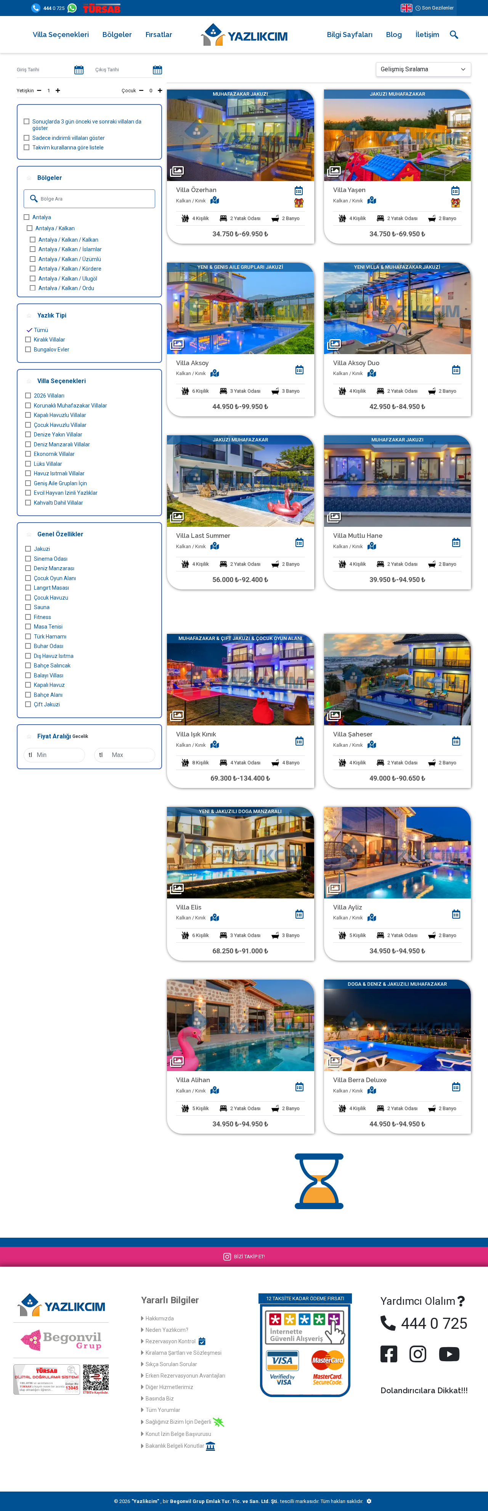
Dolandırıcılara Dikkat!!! (424, 1390)
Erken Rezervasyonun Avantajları (185, 1376)
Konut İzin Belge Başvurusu (178, 1434)
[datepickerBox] (299, 190)
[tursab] (103, 8)
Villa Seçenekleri (61, 34)
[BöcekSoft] (368, 1501)
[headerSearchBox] (454, 34)
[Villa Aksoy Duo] (397, 308)
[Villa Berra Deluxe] (397, 1025)
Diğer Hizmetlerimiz (169, 1387)
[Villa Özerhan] (240, 135)
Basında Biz (160, 1399)
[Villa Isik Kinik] (240, 679)
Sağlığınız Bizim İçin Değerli (178, 1422)
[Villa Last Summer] (240, 481)
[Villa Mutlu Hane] (397, 481)
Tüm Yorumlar (163, 1410)
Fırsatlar (159, 34)
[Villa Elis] (240, 852)
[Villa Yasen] (397, 135)
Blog (394, 34)
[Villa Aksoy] (240, 308)
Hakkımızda (160, 1318)
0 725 (53, 8)
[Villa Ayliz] (397, 852)
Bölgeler (117, 34)
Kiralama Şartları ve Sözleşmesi (184, 1353)
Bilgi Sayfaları (349, 34)
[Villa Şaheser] (397, 679)
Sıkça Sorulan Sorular (171, 1364)
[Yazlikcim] (244, 34)
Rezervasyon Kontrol (171, 1341)
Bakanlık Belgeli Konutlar (175, 1446)
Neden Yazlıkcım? (167, 1330)
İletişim (427, 34)
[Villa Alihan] (240, 1025)
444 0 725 (432, 1324)
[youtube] (447, 1354)
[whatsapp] (73, 8)
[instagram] (417, 1354)
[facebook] (390, 1354)
